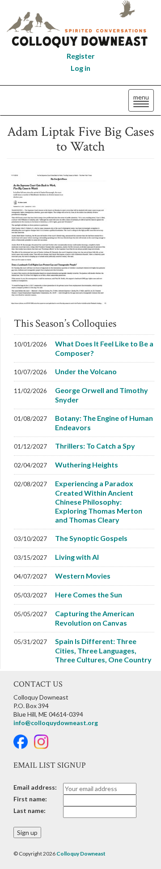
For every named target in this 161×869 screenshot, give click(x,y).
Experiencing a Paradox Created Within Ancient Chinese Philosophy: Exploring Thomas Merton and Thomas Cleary (98, 501)
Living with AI (77, 557)
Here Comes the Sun (88, 594)
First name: (30, 799)
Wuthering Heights (86, 464)
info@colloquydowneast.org (55, 722)
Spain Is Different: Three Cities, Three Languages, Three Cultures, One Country (103, 650)
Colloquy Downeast (81, 853)
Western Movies (82, 575)
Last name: (29, 810)
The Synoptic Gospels (91, 538)
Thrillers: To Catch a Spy (95, 445)
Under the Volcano (86, 371)
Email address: (35, 787)
